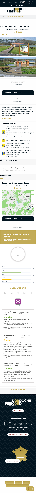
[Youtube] (19, 5)
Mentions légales (7, 479)
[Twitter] (16, 5)
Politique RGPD (17, 479)
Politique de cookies (28, 479)
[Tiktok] (24, 5)
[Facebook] (11, 5)
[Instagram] (14, 5)
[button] (18, 46)
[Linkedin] (22, 5)
